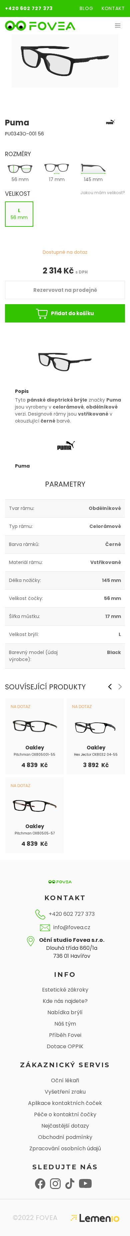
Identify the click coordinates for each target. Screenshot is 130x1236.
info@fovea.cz (71, 927)
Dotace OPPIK (65, 1046)
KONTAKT (113, 8)
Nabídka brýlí (65, 1012)
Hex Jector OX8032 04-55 (96, 754)
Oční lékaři (65, 1080)
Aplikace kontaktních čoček (65, 1103)
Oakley (34, 747)
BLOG (86, 8)
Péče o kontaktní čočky (65, 1114)
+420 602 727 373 (29, 8)
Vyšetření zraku (65, 1092)
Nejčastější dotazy (65, 1126)
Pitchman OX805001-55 (34, 754)
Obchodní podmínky (65, 1137)
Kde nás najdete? (65, 1001)
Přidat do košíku (72, 313)
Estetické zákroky (65, 990)
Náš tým (65, 1024)
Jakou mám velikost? (102, 192)
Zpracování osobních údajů (65, 1148)
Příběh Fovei (65, 1035)
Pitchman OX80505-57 (35, 833)
